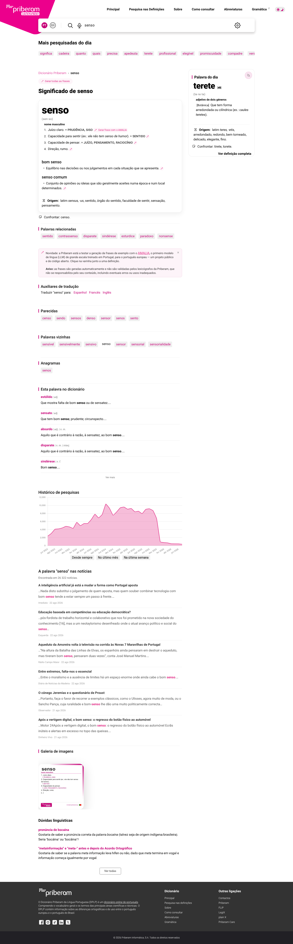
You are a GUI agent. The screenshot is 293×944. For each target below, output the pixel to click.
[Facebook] (41, 924)
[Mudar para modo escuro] (280, 9)
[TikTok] (55, 924)
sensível (48, 344)
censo (46, 318)
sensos (76, 318)
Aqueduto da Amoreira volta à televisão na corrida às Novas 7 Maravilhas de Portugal (99, 644)
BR (53, 25)
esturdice (128, 236)
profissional (167, 53)
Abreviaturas (233, 9)
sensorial (137, 344)
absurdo (46, 429)
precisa (112, 53)
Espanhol (80, 292)
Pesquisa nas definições (178, 903)
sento (134, 318)
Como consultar (203, 9)
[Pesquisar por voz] (79, 25)
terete (148, 53)
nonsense (166, 236)
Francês (94, 292)
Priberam (224, 903)
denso (91, 318)
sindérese (109, 236)
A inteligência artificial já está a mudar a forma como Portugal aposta (88, 585)
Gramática (259, 9)
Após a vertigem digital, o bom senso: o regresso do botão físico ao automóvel (94, 720)
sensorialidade (160, 344)
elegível (188, 53)
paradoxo (146, 236)
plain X (222, 917)
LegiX (222, 912)
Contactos (224, 898)
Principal (113, 9)
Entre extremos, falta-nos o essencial (64, 671)
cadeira (64, 53)
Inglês (107, 292)
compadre (235, 53)
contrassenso (68, 236)
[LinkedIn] (61, 924)
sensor (105, 318)
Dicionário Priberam (52, 73)
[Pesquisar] (70, 25)
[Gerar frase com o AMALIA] (147, 136)
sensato (46, 413)
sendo (61, 318)
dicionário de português (121, 902)
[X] (68, 924)
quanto (81, 53)
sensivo (91, 344)
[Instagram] (48, 924)
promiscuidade (210, 53)
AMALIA (143, 253)
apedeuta (131, 53)
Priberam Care (227, 922)
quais (96, 53)
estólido (46, 397)
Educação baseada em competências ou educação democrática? (84, 612)
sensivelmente (69, 344)
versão (254, 53)
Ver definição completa (234, 154)
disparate (89, 236)
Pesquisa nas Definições (146, 9)
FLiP (221, 907)
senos (120, 318)
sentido (47, 236)
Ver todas (110, 871)
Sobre (178, 9)
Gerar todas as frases (57, 81)
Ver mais (110, 477)
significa (46, 53)
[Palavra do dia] (248, 75)
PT (44, 25)
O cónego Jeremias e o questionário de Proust (71, 693)
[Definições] (237, 25)
